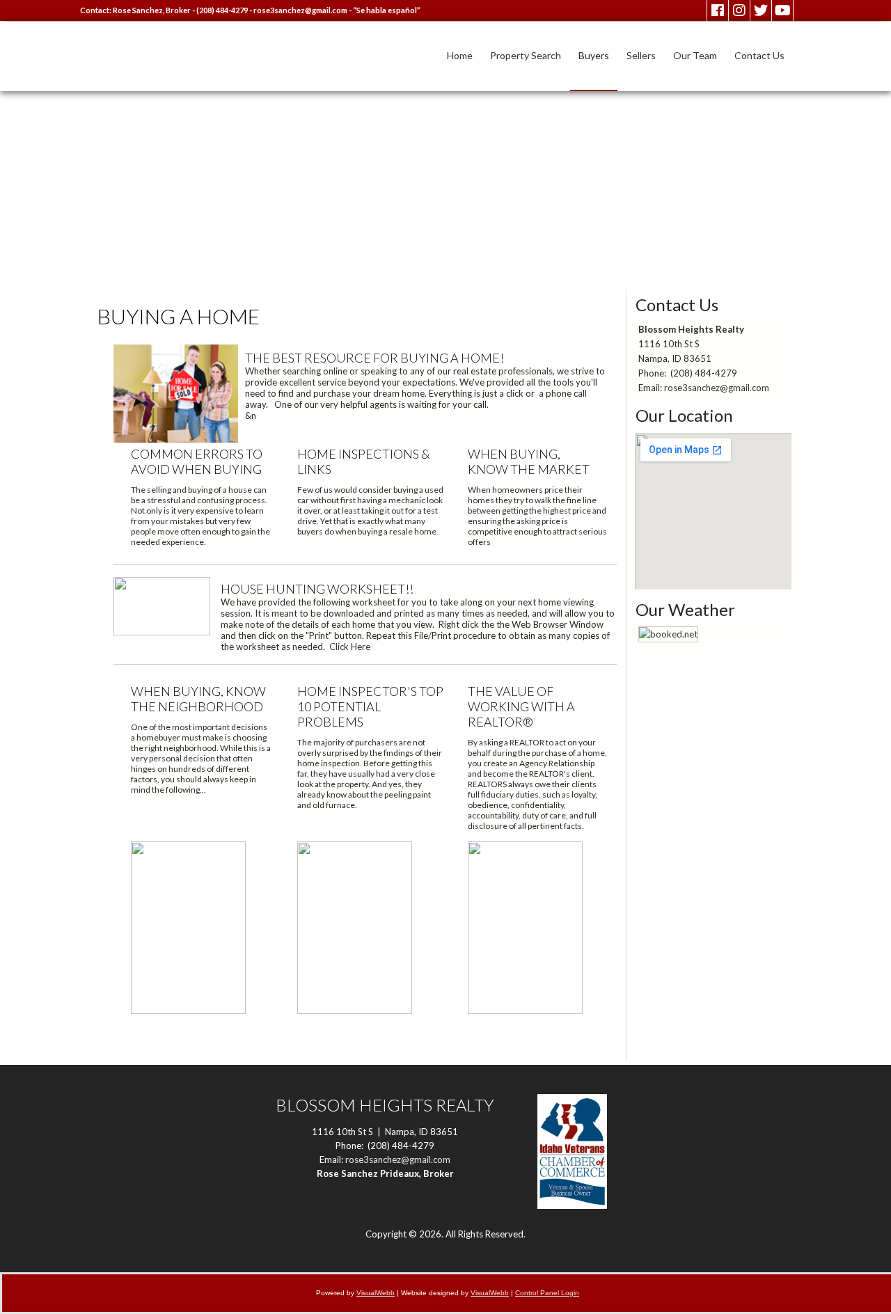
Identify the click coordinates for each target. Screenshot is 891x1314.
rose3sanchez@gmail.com (300, 10)
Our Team (695, 55)
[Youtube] (782, 10)
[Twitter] (760, 10)
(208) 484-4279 (222, 10)
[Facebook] (717, 10)
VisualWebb (375, 1293)
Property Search (525, 55)
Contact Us (759, 55)
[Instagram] (739, 10)
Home (460, 55)
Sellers (641, 55)
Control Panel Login (547, 1293)
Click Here (349, 646)
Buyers (593, 55)
